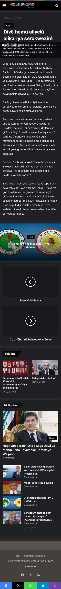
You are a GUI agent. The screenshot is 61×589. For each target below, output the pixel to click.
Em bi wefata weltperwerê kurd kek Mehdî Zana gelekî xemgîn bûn (39, 470)
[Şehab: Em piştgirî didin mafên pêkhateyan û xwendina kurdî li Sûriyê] (12, 517)
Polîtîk (18, 18)
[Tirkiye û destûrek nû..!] (45, 367)
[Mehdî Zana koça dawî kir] (12, 487)
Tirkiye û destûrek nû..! (45, 378)
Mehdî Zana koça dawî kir (38, 482)
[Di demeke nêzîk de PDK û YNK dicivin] (12, 502)
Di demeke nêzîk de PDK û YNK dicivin (31, 245)
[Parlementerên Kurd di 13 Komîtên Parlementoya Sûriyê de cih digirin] (16, 367)
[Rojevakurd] (22, 5)
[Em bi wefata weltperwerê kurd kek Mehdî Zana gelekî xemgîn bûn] (12, 471)
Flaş (30, 236)
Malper (10, 18)
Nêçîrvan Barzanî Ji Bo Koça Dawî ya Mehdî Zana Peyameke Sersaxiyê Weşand (29, 450)
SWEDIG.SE (30, 566)
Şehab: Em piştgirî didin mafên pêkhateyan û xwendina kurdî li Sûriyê (38, 516)
